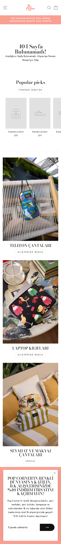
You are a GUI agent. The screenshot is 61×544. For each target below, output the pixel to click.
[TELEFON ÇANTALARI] (30, 199)
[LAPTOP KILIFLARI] (30, 302)
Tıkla (36, 60)
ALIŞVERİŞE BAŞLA (30, 252)
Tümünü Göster (30, 89)
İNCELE (30, 461)
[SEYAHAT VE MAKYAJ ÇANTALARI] (30, 404)
